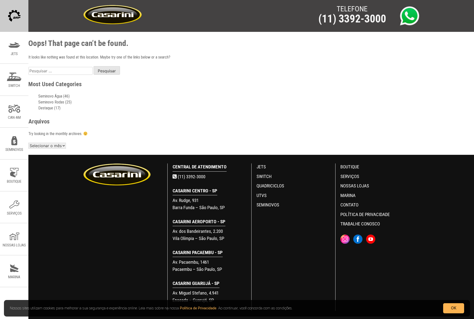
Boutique (349, 167)
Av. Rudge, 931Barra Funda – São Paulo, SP (199, 204)
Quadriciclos (270, 186)
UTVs (262, 195)
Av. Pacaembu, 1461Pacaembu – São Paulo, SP (197, 265)
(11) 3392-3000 (191, 176)
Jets (261, 167)
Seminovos (268, 205)
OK (453, 308)
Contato (349, 205)
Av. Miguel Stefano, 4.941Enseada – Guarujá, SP (196, 296)
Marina (348, 195)
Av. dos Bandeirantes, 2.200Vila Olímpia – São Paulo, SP (198, 234)
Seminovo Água (50, 96)
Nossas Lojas (354, 186)
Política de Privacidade (198, 308)
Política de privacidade (365, 214)
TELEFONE (352, 15)
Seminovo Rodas (51, 102)
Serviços (349, 176)
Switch (264, 176)
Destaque (45, 108)
